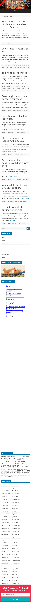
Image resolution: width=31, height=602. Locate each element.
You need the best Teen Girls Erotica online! (14, 186)
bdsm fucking (12, 179)
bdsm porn (19, 179)
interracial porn (9, 468)
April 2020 (14, 517)
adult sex (11, 132)
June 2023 (4, 537)
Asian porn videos (4, 458)
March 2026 (5, 488)
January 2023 (5, 551)
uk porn (20, 110)
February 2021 (15, 493)
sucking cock (23, 154)
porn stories (10, 472)
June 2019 (14, 543)
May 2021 (14, 488)
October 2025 (5, 491)
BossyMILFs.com (22, 458)
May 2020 (14, 514)
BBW (3, 237)
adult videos (12, 456)
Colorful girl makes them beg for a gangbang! (15, 97)
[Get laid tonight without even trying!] (13, 277)
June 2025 (4, 496)
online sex (17, 223)
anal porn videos (18, 456)
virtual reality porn (20, 475)
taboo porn (15, 473)
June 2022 (4, 569)
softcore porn (18, 472)
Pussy (13, 65)
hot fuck (17, 132)
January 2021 (15, 496)
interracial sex (16, 468)
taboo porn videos (22, 473)
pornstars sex (4, 472)
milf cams (16, 43)
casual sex (19, 459)
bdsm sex (25, 179)
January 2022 (5, 577)
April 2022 (4, 571)
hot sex (17, 154)
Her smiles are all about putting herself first (14, 208)
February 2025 (5, 505)
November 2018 (16, 560)
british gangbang (13, 110)
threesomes (12, 475)
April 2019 (14, 545)
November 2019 (16, 528)
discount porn (25, 65)
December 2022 (6, 554)
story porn (4, 473)
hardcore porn (5, 67)
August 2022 (5, 563)
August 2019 (15, 537)
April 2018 (14, 574)
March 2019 (15, 548)
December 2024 (6, 511)
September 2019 (16, 534)
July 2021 (14, 485)
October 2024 (5, 514)
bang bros (11, 154)
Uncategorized (5, 254)
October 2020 (15, 502)
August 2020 (15, 508)
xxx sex (25, 110)
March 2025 (5, 502)
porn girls (23, 223)
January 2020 (15, 522)
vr (28, 67)
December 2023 (6, 525)
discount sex (18, 88)
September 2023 (6, 531)
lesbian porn (4, 469)
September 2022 (6, 560)
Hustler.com (23, 466)
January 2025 (5, 508)
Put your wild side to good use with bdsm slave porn (15, 163)
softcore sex (25, 472)
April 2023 (4, 543)
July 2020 (14, 511)
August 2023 (5, 534)
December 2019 (16, 525)
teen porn (11, 201)
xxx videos (9, 476)
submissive (10, 473)
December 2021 (6, 580)
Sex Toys (4, 251)
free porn (11, 223)
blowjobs (4, 88)
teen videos (23, 201)
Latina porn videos (24, 467)
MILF (18, 67)
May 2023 (4, 540)
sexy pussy (22, 132)
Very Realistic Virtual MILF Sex (15, 50)
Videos (5, 43)
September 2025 (6, 493)
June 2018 (14, 571)
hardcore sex (13, 67)
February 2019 (15, 551)
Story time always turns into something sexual (14, 139)
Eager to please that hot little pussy (14, 117)
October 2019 (15, 531)
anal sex (26, 456)
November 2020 (16, 499)
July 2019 (14, 540)
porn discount (23, 67)
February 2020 (15, 519)
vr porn (27, 475)
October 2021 (5, 583)
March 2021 (15, 491)
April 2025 (4, 499)
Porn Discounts (7, 65)
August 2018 (15, 569)
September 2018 (16, 566)
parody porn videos (12, 471)
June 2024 (4, 517)
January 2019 (15, 554)
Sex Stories (4, 249)
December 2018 (16, 557)
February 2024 (5, 522)
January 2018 (15, 580)
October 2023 (5, 528)
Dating (5, 86)
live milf (11, 43)
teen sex (17, 201)
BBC (10, 458)
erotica (7, 464)
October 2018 (15, 563)
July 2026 (4, 485)
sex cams (21, 43)
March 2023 (5, 545)
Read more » (17, 40)
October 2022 (5, 557)
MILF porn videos (22, 469)
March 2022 (5, 574)
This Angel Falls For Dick (14, 72)
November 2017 (16, 583)
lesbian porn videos (12, 469)
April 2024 (4, 519)
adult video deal (5, 456)
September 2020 (16, 505)
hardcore (12, 464)
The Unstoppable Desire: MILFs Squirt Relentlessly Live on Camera (15, 24)
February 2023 (5, 548)
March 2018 (15, 577)
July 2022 (4, 566)
